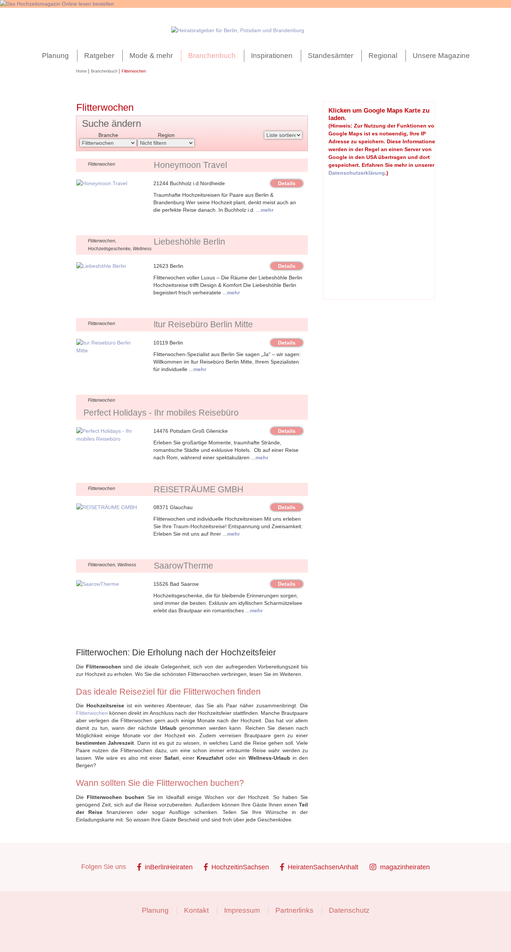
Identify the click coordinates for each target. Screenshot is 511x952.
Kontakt (196, 910)
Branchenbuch (212, 55)
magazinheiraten (405, 867)
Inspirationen (272, 55)
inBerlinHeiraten (169, 867)
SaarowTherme (183, 565)
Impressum (242, 910)
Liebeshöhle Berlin (189, 242)
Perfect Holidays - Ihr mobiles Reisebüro (161, 412)
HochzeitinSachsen (240, 867)
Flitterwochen (92, 713)
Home (82, 71)
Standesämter (330, 55)
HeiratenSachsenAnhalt (323, 867)
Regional (382, 55)
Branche (108, 135)
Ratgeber (99, 55)
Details (287, 183)
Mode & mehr (151, 55)
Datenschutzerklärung (356, 173)
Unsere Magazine (441, 55)
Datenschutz (349, 910)
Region (166, 135)
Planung (55, 55)
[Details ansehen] (101, 183)
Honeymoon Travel (190, 165)
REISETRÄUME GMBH (199, 489)
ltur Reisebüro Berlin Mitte (203, 324)
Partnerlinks (294, 910)
